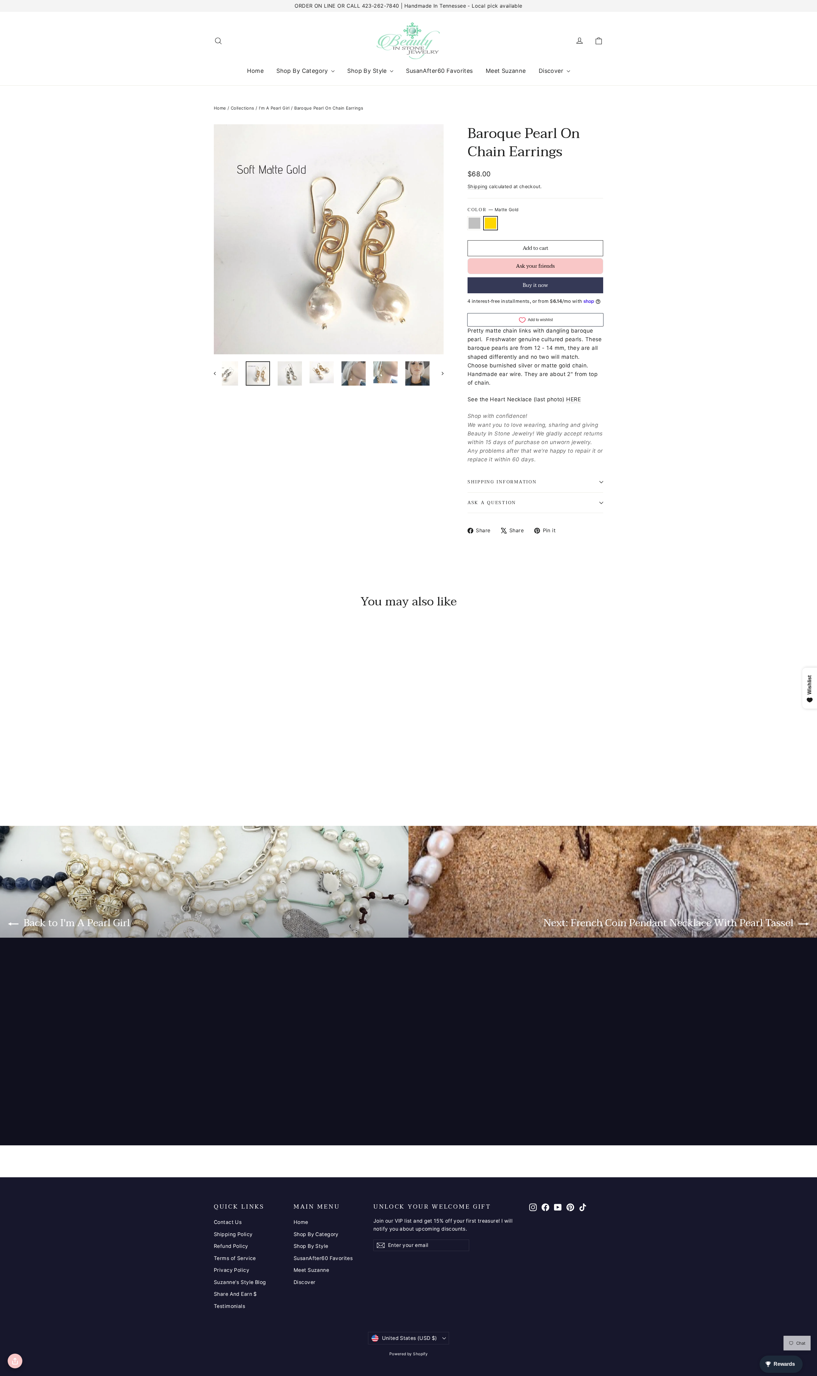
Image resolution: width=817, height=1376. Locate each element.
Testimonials (229, 1306)
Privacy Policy (231, 1270)
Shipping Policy (233, 1234)
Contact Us (228, 1222)
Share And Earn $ (235, 1294)
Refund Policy (231, 1246)
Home (255, 70)
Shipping (477, 186)
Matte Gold (491, 223)
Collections (242, 108)
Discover (552, 70)
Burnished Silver (474, 223)
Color (493, 209)
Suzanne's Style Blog (240, 1282)
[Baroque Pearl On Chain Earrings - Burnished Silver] (218, 777)
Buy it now (535, 285)
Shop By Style (367, 70)
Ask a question (492, 502)
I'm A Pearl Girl (274, 108)
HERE (573, 399)
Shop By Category (303, 70)
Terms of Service (235, 1258)
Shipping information (502, 482)
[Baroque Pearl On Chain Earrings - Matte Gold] (226, 777)
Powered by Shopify (408, 1353)
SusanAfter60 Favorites (439, 70)
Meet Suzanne (506, 70)
